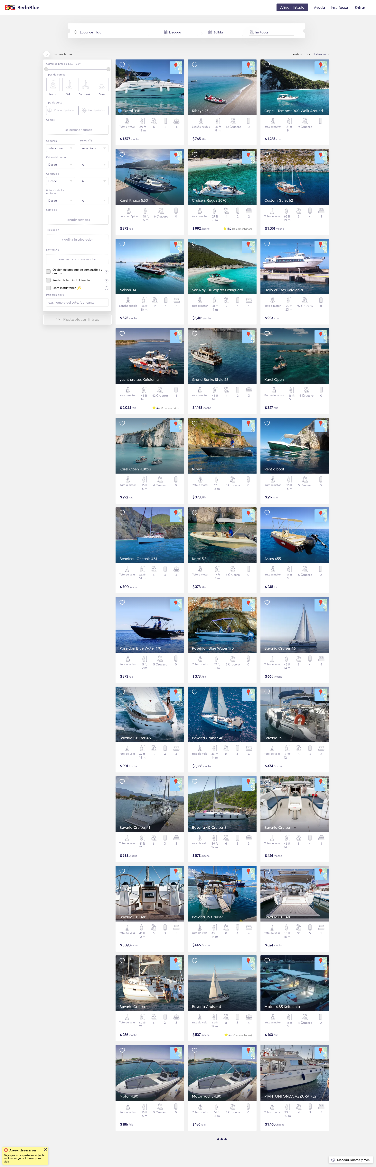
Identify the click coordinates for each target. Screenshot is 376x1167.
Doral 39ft (132, 110)
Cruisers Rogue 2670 (209, 200)
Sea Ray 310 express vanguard (217, 290)
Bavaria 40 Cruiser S (209, 827)
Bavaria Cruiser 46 (280, 648)
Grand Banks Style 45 (210, 379)
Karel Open (274, 379)
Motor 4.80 (128, 1096)
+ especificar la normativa (77, 259)
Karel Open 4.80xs (135, 469)
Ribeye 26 (200, 110)
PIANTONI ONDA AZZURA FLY (290, 1096)
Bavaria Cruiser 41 (134, 827)
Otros (102, 94)
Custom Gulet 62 (278, 200)
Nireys (197, 469)
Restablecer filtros (81, 319)
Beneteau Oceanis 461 (138, 558)
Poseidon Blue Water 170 (140, 648)
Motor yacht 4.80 (206, 1096)
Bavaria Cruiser (277, 827)
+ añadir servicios (77, 220)
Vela (68, 94)
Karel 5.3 (199, 558)
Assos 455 (272, 558)
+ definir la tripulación (77, 239)
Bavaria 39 (273, 737)
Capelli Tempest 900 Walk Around (293, 110)
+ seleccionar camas (77, 130)
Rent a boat (274, 469)
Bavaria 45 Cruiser (207, 917)
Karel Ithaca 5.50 (133, 200)
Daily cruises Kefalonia (283, 290)
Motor (52, 94)
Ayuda (319, 7)
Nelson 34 (127, 290)
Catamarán (85, 94)
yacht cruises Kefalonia (139, 379)
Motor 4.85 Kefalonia (282, 1006)
